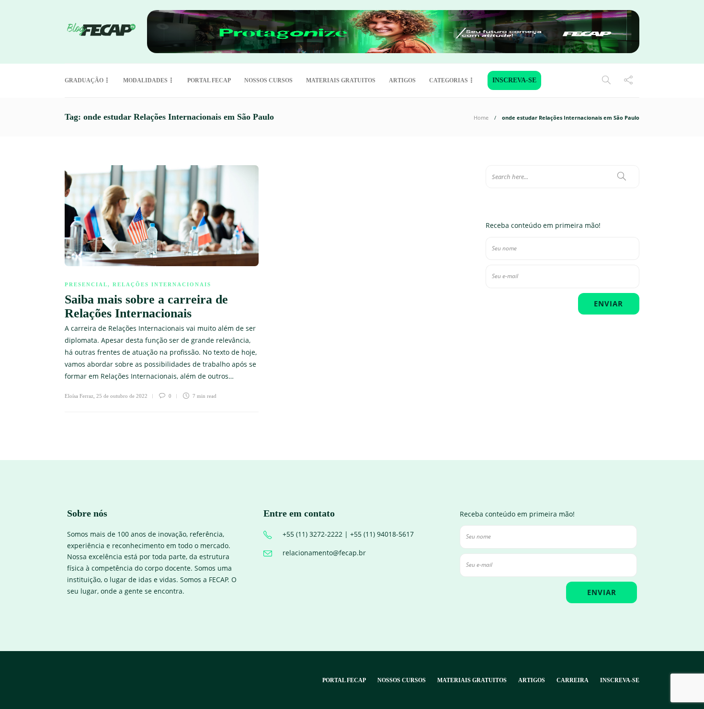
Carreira (572, 680)
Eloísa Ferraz (79, 396)
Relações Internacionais (162, 284)
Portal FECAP (209, 80)
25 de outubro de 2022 (122, 396)
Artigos (402, 80)
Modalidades (145, 80)
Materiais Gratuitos (340, 80)
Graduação (84, 80)
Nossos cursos (268, 80)
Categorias (448, 80)
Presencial (86, 284)
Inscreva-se (514, 80)
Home (481, 117)
